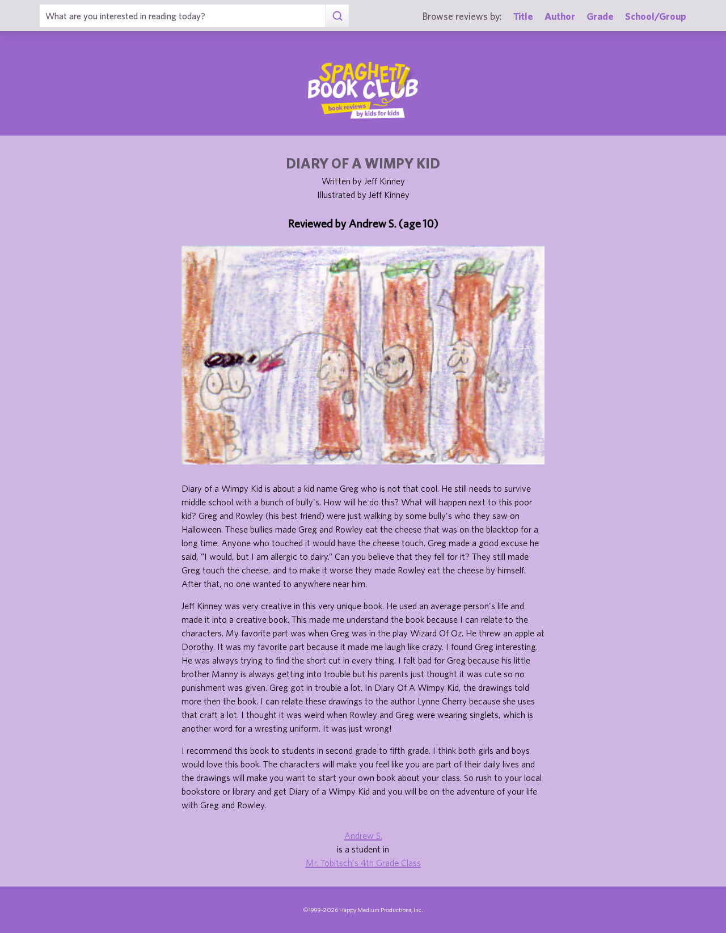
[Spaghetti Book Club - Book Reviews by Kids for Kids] (363, 90)
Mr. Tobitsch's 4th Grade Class (363, 863)
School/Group (655, 16)
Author (559, 16)
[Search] (337, 16)
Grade (600, 16)
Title (523, 16)
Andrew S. (363, 835)
